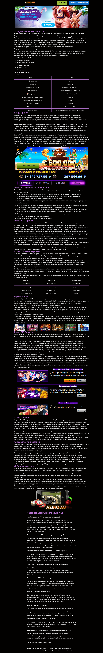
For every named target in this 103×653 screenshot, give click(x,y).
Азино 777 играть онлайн (25, 62)
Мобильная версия (23, 72)
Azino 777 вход (22, 67)
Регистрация (21, 70)
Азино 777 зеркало (23, 60)
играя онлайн (66, 316)
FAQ (18, 75)
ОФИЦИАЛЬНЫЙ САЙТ (24, 58)
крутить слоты (19, 126)
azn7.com (70, 84)
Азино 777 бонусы (23, 65)
